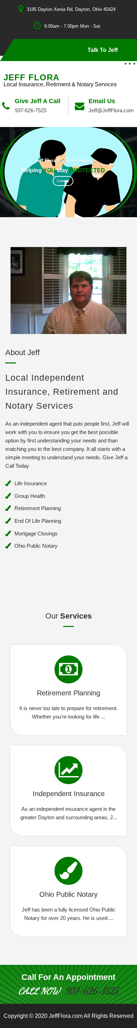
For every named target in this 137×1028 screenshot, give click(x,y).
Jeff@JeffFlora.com (111, 110)
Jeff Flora (31, 77)
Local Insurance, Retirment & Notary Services (60, 84)
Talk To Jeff (102, 50)
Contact (63, 181)
